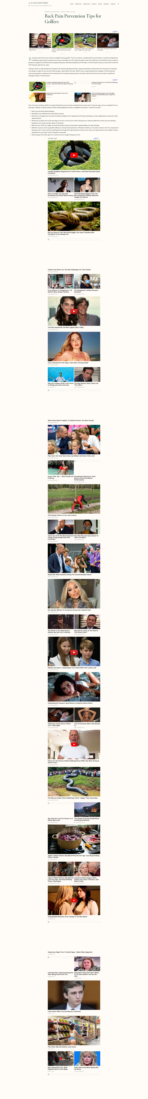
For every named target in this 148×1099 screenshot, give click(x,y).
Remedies (106, 4)
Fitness (100, 4)
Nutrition (94, 4)
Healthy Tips (86, 4)
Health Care (78, 4)
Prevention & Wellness (52, 11)
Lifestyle (113, 4)
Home (71, 4)
